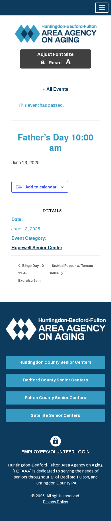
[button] (101, 8)
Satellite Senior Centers (55, 415)
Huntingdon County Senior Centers (55, 362)
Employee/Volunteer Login (55, 451)
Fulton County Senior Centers (55, 398)
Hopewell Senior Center (36, 247)
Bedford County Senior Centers (55, 380)
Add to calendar (40, 187)
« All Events (55, 89)
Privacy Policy (55, 502)
